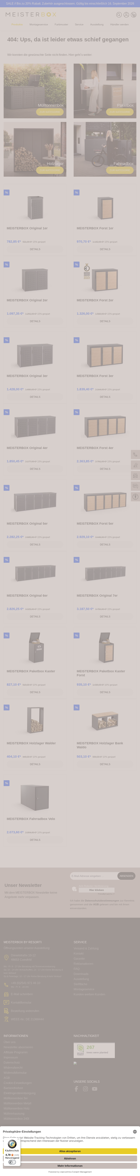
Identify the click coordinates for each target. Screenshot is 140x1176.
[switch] (12, 1162)
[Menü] (18, 1140)
